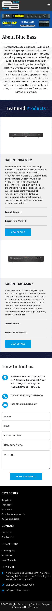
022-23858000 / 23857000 (27, 395)
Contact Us (8, 537)
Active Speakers (10, 518)
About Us (7, 532)
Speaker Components (14, 514)
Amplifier (6, 500)
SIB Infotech (34, 607)
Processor (7, 504)
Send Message (25, 476)
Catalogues (8, 550)
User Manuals (9, 560)
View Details (18, 232)
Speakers (7, 509)
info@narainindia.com (24, 404)
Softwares (7, 555)
